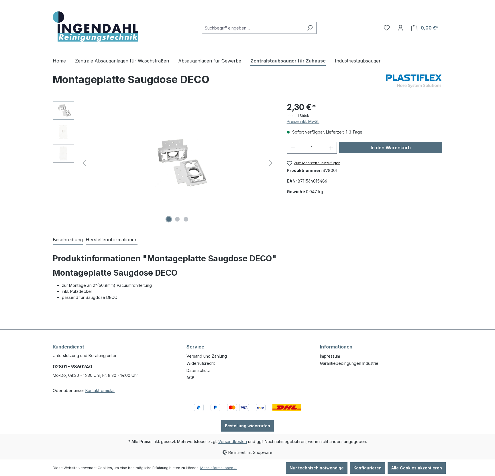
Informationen (336, 347)
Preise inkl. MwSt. (303, 121)
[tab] (68, 240)
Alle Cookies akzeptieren (416, 467)
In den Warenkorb (391, 147)
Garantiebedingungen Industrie (349, 363)
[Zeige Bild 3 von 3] (186, 219)
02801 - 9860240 (72, 366)
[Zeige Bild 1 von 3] (168, 219)
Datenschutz (198, 370)
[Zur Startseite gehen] (96, 26)
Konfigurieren (367, 467)
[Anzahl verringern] (293, 148)
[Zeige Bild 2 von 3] (177, 219)
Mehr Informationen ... (218, 468)
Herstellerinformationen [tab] (112, 239)
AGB (190, 377)
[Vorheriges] (84, 163)
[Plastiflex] (413, 82)
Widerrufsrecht (200, 363)
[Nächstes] (270, 163)
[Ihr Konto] (400, 28)
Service (195, 347)
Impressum (330, 356)
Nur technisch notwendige (317, 467)
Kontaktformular (100, 390)
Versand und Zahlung (206, 356)
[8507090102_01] (177, 162)
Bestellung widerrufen (247, 425)
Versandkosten (232, 441)
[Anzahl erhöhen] (331, 148)
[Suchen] (310, 28)
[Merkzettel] (387, 28)
